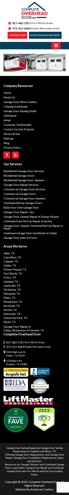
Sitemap (8, 138)
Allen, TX (9, 253)
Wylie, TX (9, 321)
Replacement (49, 457)
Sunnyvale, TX (12, 313)
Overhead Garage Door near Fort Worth (35, 469)
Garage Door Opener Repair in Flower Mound (31, 216)
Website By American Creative (34, 489)
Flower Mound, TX (15, 269)
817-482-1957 (32, 23)
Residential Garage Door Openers (24, 180)
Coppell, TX (11, 261)
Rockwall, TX (12, 305)
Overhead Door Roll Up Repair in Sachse (28, 221)
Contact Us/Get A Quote (19, 129)
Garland (35, 451)
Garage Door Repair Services (21, 184)
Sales (60, 457)
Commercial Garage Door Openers (25, 198)
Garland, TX (11, 281)
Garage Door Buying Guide (20, 111)
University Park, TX (15, 317)
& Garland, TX (35, 330)
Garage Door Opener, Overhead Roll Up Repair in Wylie (33, 227)
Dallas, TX (10, 265)
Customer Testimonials (17, 124)
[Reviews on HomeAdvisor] (40, 386)
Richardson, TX (13, 301)
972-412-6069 (35, 28)
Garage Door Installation (27, 457)
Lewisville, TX (12, 285)
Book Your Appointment (45, 35)
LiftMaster (10, 115)
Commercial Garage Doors (20, 193)
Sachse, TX (10, 309)
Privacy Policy (12, 147)
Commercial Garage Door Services (24, 189)
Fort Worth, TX (13, 273)
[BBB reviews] (40, 372)
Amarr (7, 120)
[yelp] (15, 155)
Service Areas (12, 133)
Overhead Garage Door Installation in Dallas (30, 233)
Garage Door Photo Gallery (20, 101)
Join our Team (17, 35)
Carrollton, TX (12, 257)
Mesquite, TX (12, 293)
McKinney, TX (12, 289)
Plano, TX (9, 297)
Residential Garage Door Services (24, 171)
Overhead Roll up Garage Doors (23, 203)
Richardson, (19, 330)
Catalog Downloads (16, 106)
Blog (6, 143)
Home (7, 92)
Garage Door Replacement (29, 454)
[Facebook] (6, 155)
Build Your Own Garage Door (21, 207)
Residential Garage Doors (19, 175)
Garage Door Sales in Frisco (20, 237)
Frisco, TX (10, 277)
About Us (9, 97)
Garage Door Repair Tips (19, 212)
